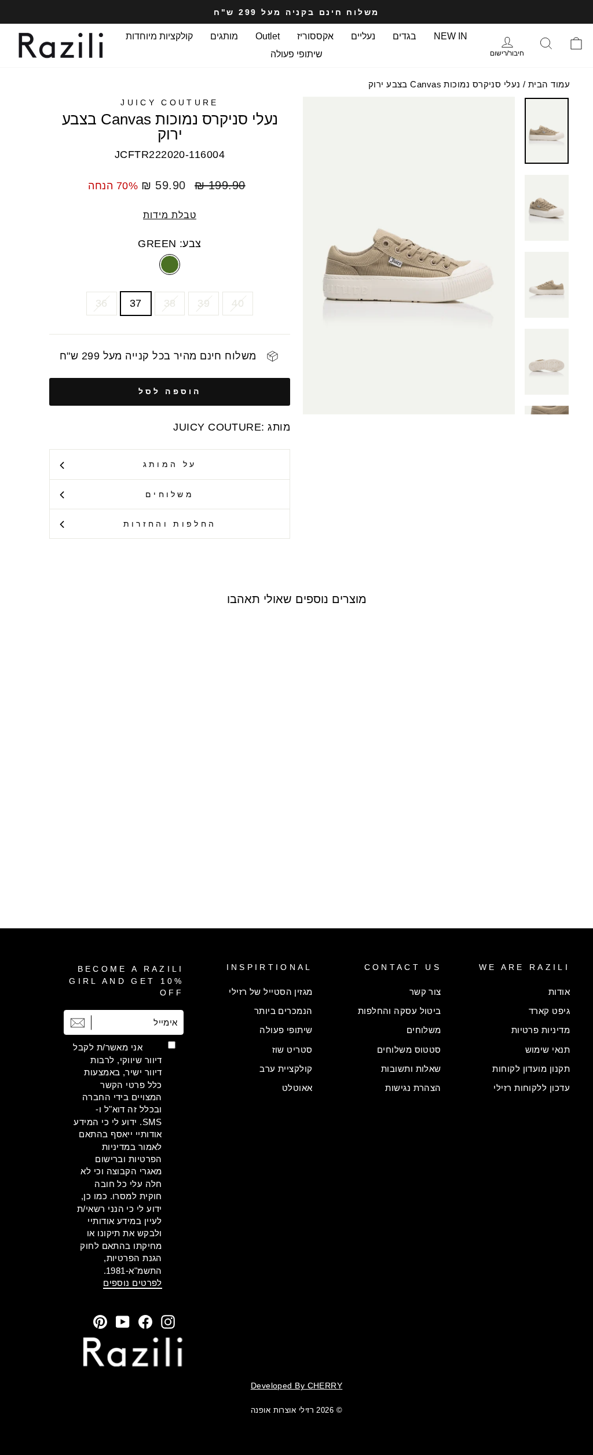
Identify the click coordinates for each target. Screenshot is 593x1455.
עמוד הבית (549, 84)
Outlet (267, 36)
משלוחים (169, 494)
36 (102, 303)
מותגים (224, 36)
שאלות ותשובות (411, 1069)
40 (238, 303)
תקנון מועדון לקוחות (531, 1069)
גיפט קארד (549, 1011)
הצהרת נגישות (413, 1088)
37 (136, 303)
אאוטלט (297, 1088)
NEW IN (450, 36)
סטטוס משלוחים (409, 1049)
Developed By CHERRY (297, 1385)
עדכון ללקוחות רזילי (531, 1088)
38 (170, 303)
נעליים (363, 36)
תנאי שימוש (547, 1049)
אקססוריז (315, 36)
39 (203, 303)
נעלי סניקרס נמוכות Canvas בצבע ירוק (444, 84)
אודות (559, 992)
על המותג (170, 464)
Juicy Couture (169, 102)
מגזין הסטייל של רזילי (270, 992)
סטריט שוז (292, 1049)
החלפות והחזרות (169, 523)
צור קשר (425, 992)
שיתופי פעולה (296, 54)
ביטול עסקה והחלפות (399, 1011)
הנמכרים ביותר (283, 1011)
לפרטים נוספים (132, 1283)
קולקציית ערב (285, 1069)
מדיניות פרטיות (540, 1030)
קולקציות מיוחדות (159, 36)
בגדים (404, 36)
